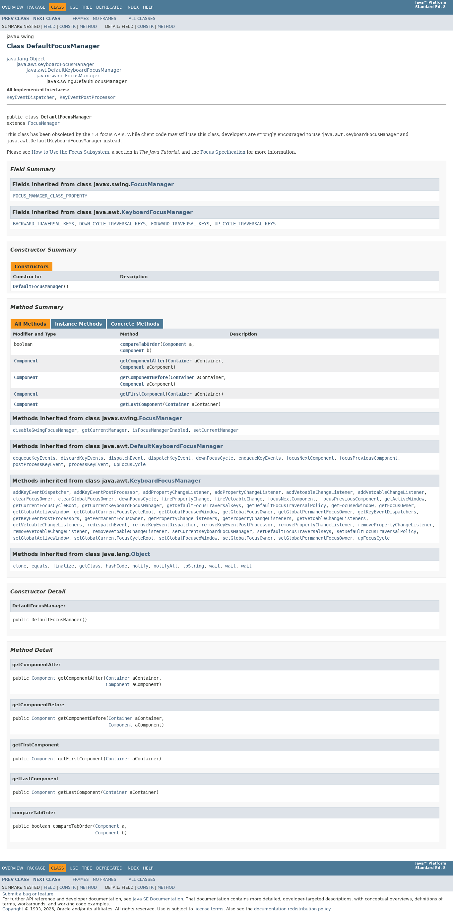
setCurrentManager (215, 430)
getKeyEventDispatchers (387, 511)
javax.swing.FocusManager (67, 75)
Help (148, 7)
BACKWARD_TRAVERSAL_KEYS (43, 223)
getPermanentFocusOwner (114, 518)
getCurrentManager (104, 430)
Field (49, 26)
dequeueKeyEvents (34, 458)
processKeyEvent (88, 464)
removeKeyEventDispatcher (164, 524)
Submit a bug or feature (27, 893)
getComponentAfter (142, 360)
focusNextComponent (310, 458)
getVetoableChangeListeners (331, 518)
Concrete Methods (135, 324)
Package (36, 7)
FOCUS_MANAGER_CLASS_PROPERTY (50, 195)
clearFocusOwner (33, 498)
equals (39, 566)
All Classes (142, 18)
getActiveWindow (404, 498)
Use (74, 7)
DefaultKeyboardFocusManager (176, 446)
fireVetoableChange (238, 498)
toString (193, 566)
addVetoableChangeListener (319, 492)
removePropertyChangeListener (315, 524)
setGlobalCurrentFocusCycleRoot (114, 538)
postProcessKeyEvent (38, 464)
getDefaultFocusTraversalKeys (204, 505)
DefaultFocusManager (38, 286)
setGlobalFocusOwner (248, 538)
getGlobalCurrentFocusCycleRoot (114, 511)
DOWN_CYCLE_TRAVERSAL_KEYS (112, 223)
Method (88, 26)
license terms (209, 908)
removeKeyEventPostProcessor (237, 524)
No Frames (104, 18)
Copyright (12, 908)
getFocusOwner (396, 505)
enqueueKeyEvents (259, 458)
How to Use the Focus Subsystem (70, 152)
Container (180, 360)
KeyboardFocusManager (157, 212)
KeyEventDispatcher (30, 97)
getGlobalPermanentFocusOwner (315, 511)
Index (132, 7)
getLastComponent (141, 404)
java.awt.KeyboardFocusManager (55, 64)
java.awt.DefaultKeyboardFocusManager (74, 70)
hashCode (116, 566)
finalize (63, 566)
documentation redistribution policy (292, 908)
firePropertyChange (185, 498)
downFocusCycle (214, 458)
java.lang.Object (26, 58)
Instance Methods (78, 324)
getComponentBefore (144, 377)
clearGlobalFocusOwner (86, 498)
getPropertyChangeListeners (182, 518)
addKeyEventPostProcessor (106, 492)
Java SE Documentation (158, 898)
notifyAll (165, 566)
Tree (87, 7)
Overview (12, 7)
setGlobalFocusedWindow (188, 538)
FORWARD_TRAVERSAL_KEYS (180, 223)
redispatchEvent (107, 524)
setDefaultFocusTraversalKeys (294, 531)
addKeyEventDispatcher (41, 492)
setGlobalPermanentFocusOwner (315, 538)
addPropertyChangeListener (176, 492)
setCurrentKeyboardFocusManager (212, 531)
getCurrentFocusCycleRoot (45, 505)
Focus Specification (222, 152)
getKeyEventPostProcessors (46, 518)
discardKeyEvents (82, 458)
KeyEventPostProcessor (87, 97)
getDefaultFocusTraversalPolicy (286, 505)
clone (19, 566)
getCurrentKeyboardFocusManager (122, 505)
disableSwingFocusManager (45, 430)
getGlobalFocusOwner (248, 511)
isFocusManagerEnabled (160, 430)
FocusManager (44, 123)
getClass (89, 566)
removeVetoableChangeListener (50, 531)
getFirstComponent (142, 394)
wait (214, 566)
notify (140, 566)
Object (140, 554)
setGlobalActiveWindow (41, 538)
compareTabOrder (140, 344)
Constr (67, 26)
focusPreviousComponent (368, 458)
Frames (81, 18)
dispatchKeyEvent (169, 458)
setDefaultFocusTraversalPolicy (376, 531)
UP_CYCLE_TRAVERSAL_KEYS (245, 223)
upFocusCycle (130, 464)
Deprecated (109, 7)
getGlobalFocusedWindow (188, 511)
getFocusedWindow (352, 505)
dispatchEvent (125, 458)
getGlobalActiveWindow (41, 511)
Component (174, 344)
